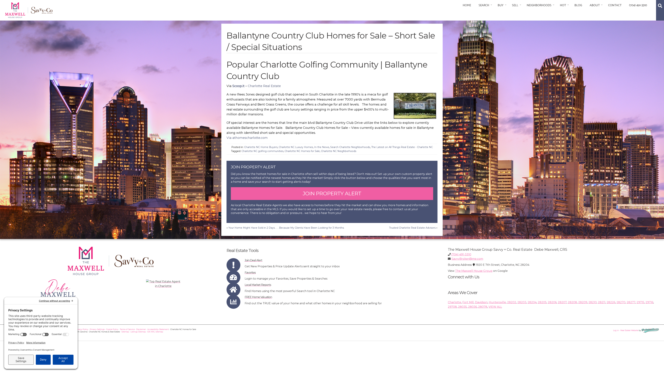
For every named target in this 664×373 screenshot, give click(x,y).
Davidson (481, 302)
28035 (462, 306)
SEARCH (484, 5)
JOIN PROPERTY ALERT (332, 193)
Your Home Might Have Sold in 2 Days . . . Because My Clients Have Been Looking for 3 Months (286, 227)
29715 (640, 302)
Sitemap (125, 332)
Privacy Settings (97, 329)
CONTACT (614, 5)
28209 (582, 302)
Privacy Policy (81, 329)
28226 (611, 302)
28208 (572, 302)
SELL (515, 5)
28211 (601, 302)
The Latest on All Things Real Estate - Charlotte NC (402, 147)
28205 (542, 302)
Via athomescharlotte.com (247, 138)
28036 (472, 306)
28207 (562, 302)
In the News (321, 147)
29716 (649, 302)
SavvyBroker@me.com (467, 258)
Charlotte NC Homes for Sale (302, 151)
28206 (552, 302)
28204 (532, 302)
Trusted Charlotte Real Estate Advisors (412, 227)
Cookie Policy (112, 329)
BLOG (578, 5)
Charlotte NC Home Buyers (261, 147)
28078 (482, 306)
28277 (631, 302)
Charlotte (454, 302)
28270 (620, 302)
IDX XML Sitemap (155, 332)
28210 (592, 302)
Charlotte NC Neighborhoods (338, 151)
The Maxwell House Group (473, 270)
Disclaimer (141, 329)
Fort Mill (468, 302)
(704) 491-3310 (638, 5)
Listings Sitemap (138, 332)
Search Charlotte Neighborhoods (350, 147)
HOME (467, 5)
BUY (501, 5)
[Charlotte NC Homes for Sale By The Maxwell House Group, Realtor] (28, 9)
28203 (521, 302)
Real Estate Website (629, 330)
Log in (616, 330)
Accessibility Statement (158, 329)
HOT (563, 5)
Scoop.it (238, 86)
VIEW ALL (495, 306)
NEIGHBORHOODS (539, 5)
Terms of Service (127, 329)
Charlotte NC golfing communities (262, 151)
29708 (452, 306)
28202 (511, 302)
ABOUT (595, 5)
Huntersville (497, 302)
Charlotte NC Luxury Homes (296, 147)
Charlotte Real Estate (264, 86)
